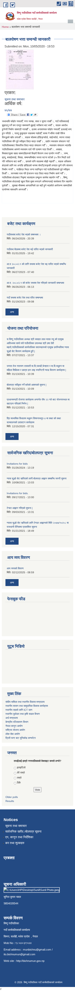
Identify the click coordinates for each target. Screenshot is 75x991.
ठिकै (19, 782)
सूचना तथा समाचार (15, 99)
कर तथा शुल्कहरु (14, 843)
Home (5, 26)
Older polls (11, 797)
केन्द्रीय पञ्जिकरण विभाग (16, 721)
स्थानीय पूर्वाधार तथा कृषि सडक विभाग (22, 713)
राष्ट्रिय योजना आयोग (15, 729)
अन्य (12, 312)
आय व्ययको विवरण (15, 568)
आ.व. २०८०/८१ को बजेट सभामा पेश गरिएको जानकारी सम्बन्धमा (35, 282)
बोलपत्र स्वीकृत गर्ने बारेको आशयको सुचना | (26, 384)
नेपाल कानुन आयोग (14, 725)
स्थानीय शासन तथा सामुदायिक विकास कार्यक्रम (26, 705)
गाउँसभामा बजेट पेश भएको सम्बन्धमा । (24, 234)
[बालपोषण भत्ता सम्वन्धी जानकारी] (19, 69)
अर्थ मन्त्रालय (11, 717)
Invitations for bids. (17, 493)
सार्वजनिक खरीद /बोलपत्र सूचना (23, 831)
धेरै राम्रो (21, 772)
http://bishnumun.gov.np (30, 960)
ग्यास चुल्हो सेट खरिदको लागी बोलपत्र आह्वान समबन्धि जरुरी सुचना (36, 478)
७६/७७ (8, 110)
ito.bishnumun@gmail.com (19, 954)
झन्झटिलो (21, 767)
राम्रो (19, 777)
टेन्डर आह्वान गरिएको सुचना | (20, 508)
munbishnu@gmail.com (37, 949)
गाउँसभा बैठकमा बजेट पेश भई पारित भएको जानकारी (30, 249)
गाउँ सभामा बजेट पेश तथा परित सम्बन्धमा (25, 297)
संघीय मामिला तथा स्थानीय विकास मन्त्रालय (25, 701)
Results (9, 801)
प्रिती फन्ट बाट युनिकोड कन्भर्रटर (20, 737)
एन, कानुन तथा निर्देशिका (19, 837)
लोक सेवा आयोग (12, 733)
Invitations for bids (17, 463)
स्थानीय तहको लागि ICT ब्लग (18, 709)
